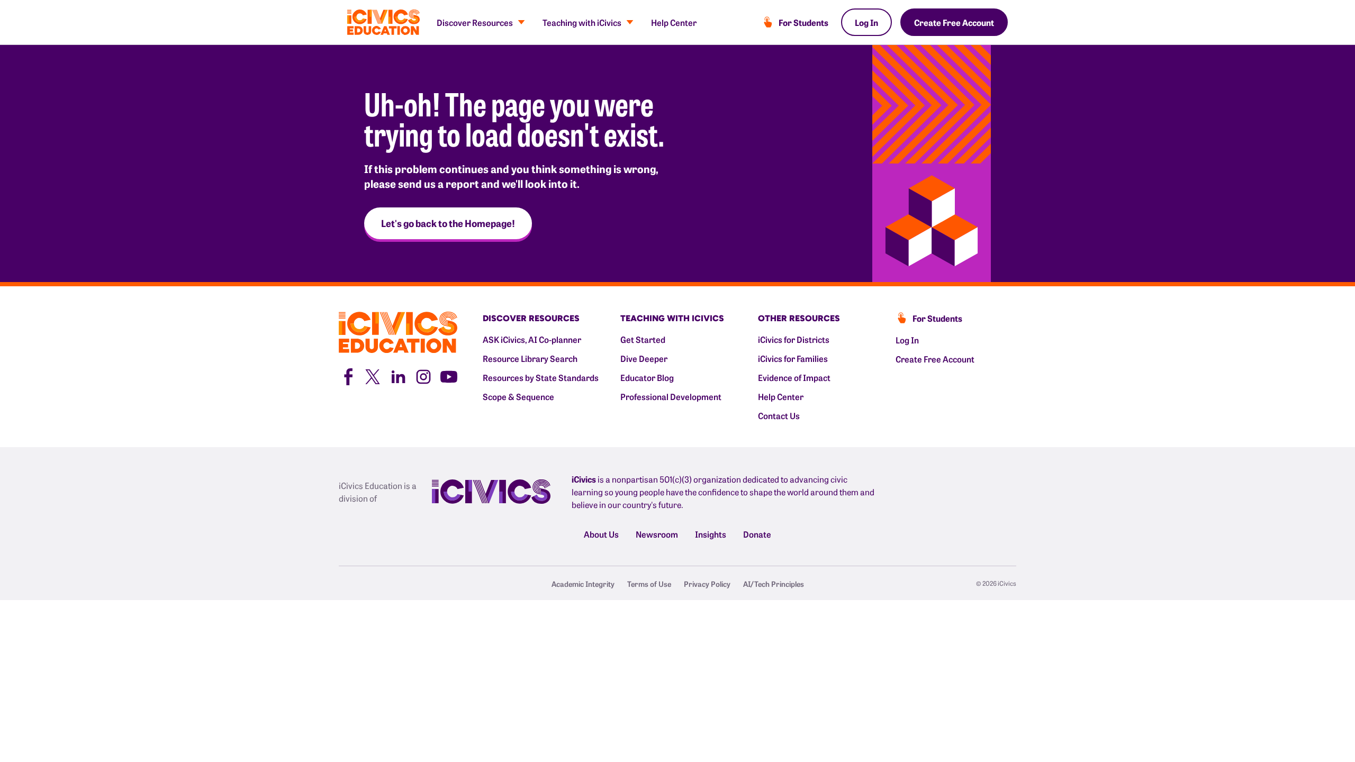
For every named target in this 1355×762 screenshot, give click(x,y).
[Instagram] (423, 375)
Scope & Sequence (518, 396)
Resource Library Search (530, 358)
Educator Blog (647, 377)
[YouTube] (448, 375)
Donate (757, 534)
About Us (601, 534)
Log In (866, 22)
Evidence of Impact (794, 377)
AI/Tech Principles (773, 583)
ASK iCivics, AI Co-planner (532, 339)
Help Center (674, 22)
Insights (710, 534)
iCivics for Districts (793, 339)
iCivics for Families (793, 358)
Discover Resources (475, 22)
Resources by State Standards (541, 377)
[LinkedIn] (398, 375)
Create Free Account (954, 22)
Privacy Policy (707, 583)
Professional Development (670, 396)
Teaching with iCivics (582, 22)
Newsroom (657, 534)
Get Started (642, 339)
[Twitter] (372, 375)
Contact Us (779, 415)
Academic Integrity (583, 583)
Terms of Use (649, 583)
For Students (803, 22)
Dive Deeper (643, 358)
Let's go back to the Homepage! (448, 223)
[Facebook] (347, 375)
